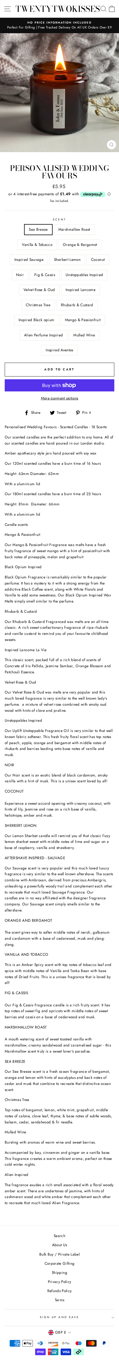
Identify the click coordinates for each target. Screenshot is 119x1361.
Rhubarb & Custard (77, 305)
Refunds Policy (59, 1291)
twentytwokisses (57, 8)
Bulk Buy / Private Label (59, 1254)
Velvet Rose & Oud (39, 289)
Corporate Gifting (60, 1263)
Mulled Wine (84, 335)
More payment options (59, 398)
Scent (59, 219)
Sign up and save (59, 1317)
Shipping (59, 1272)
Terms (59, 1300)
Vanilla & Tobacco (37, 244)
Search (59, 1235)
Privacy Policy (59, 1281)
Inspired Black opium (37, 320)
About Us (59, 1245)
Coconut (98, 259)
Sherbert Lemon (67, 259)
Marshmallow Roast (74, 229)
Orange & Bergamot (80, 244)
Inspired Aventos (59, 350)
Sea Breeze (38, 229)
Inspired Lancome (80, 289)
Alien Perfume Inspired (43, 335)
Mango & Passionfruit (83, 320)
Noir (20, 274)
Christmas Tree (38, 305)
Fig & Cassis (44, 274)
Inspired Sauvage (28, 259)
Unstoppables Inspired (84, 274)
